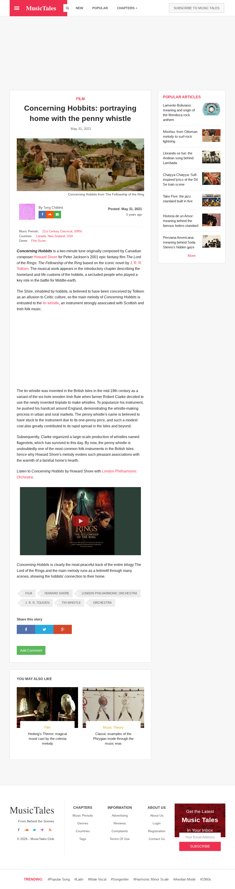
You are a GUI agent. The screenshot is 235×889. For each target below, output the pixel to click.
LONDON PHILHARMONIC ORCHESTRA (109, 593)
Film (47, 727)
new (79, 8)
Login (157, 823)
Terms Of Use (120, 839)
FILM (80, 99)
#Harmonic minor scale (151, 879)
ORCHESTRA (102, 602)
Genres (82, 823)
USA (70, 236)
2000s (78, 231)
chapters (125, 8)
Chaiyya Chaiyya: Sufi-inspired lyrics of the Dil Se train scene (180, 179)
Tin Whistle (71, 602)
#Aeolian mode (184, 879)
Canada (41, 236)
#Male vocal (97, 879)
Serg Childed (53, 207)
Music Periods (83, 815)
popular (100, 8)
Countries (83, 831)
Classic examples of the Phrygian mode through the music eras (113, 738)
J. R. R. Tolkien (37, 602)
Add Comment (31, 650)
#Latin (78, 879)
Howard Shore (45, 257)
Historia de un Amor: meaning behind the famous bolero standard (180, 221)
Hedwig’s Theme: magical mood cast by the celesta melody (47, 738)
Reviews (120, 823)
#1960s (205, 879)
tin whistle (51, 303)
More (192, 256)
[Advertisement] (117, 53)
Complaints (120, 831)
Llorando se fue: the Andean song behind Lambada (178, 158)
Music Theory (113, 727)
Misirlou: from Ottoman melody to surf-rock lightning (180, 136)
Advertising (120, 815)
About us (156, 815)
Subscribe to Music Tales (196, 8)
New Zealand (56, 236)
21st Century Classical (57, 231)
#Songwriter (120, 879)
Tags (82, 839)
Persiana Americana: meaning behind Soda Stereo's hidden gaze (179, 242)
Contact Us (157, 839)
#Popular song (59, 879)
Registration (156, 831)
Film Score (38, 240)
